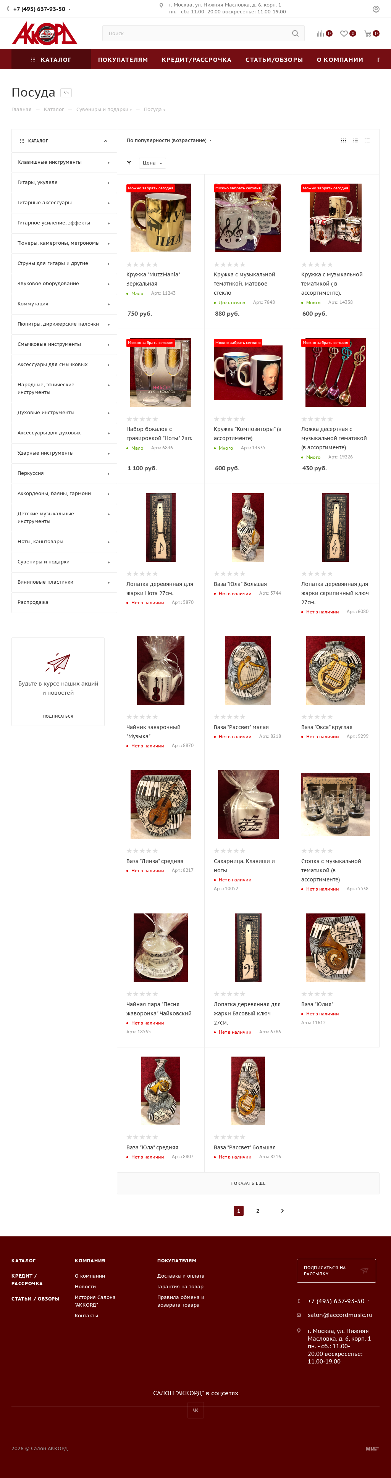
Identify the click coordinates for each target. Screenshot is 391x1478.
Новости (85, 1286)
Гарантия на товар (180, 1286)
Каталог (23, 1260)
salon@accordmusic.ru (340, 1314)
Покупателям (177, 1260)
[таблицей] (367, 140)
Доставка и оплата (181, 1276)
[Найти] (295, 33)
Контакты (86, 1315)
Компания (90, 1260)
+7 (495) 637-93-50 (39, 9)
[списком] (355, 140)
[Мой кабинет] (376, 10)
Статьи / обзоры (35, 1299)
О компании (90, 1276)
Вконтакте (195, 1410)
